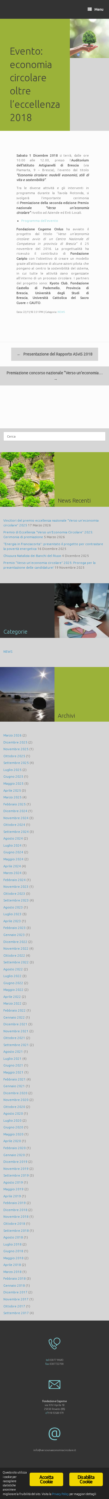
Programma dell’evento (39, 220)
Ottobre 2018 (14, 1223)
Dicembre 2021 (15, 1024)
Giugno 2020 (13, 1127)
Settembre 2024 (16, 831)
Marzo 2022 (12, 1003)
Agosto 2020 (13, 1113)
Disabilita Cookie (86, 1479)
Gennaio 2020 (14, 1155)
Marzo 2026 (12, 735)
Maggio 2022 (13, 989)
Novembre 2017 (16, 1299)
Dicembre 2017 (15, 1292)
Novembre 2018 (16, 1216)
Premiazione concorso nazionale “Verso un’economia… (55, 376)
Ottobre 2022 (14, 955)
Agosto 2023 (13, 907)
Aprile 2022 (12, 996)
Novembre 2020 (16, 1099)
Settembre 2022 (16, 962)
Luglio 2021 (12, 1058)
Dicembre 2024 (15, 811)
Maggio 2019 (13, 1189)
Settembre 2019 (16, 1175)
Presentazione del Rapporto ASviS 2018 (55, 354)
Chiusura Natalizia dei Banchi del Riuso (32, 555)
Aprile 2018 (12, 1264)
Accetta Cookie (46, 1479)
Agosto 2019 (13, 1182)
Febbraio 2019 (14, 1203)
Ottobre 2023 (14, 893)
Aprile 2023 (12, 921)
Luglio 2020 (12, 1120)
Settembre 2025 (16, 762)
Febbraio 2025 (14, 804)
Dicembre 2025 (15, 742)
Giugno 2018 (13, 1251)
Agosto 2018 (13, 1237)
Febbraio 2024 (14, 880)
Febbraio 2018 (14, 1278)
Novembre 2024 (16, 818)
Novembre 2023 (16, 886)
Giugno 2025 (13, 776)
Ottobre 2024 (14, 824)
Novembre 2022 (16, 948)
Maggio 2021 (13, 1072)
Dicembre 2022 (15, 941)
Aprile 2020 (12, 1141)
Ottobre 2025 (14, 756)
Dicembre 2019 (15, 1161)
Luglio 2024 (12, 845)
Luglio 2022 (12, 976)
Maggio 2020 (13, 1134)
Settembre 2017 (16, 1313)
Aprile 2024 (12, 866)
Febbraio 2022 (14, 1010)
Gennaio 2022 (14, 1017)
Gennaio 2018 (14, 1285)
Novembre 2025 (16, 749)
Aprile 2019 (12, 1196)
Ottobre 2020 (14, 1106)
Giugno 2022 (13, 983)
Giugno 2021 (13, 1065)
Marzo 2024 (12, 873)
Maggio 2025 (13, 783)
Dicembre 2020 (15, 1093)
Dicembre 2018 (15, 1210)
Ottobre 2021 (14, 1038)
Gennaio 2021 (14, 1086)
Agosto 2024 (13, 838)
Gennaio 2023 (14, 934)
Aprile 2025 (12, 790)
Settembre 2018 (16, 1230)
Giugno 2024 (13, 852)
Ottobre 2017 (14, 1306)
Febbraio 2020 (14, 1148)
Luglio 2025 (12, 769)
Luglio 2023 (12, 914)
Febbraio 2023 (14, 927)
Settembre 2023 (16, 900)
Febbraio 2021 (14, 1079)
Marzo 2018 (12, 1271)
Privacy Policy (60, 1494)
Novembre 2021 (16, 1031)
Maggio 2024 (13, 859)
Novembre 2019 (16, 1168)
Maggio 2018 (13, 1258)
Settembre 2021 (16, 1045)
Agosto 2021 (13, 1051)
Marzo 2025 (12, 797)
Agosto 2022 (13, 969)
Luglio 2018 (12, 1244)
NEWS (61, 311)
